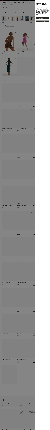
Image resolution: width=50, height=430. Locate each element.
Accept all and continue (42, 18)
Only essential (43, 21)
